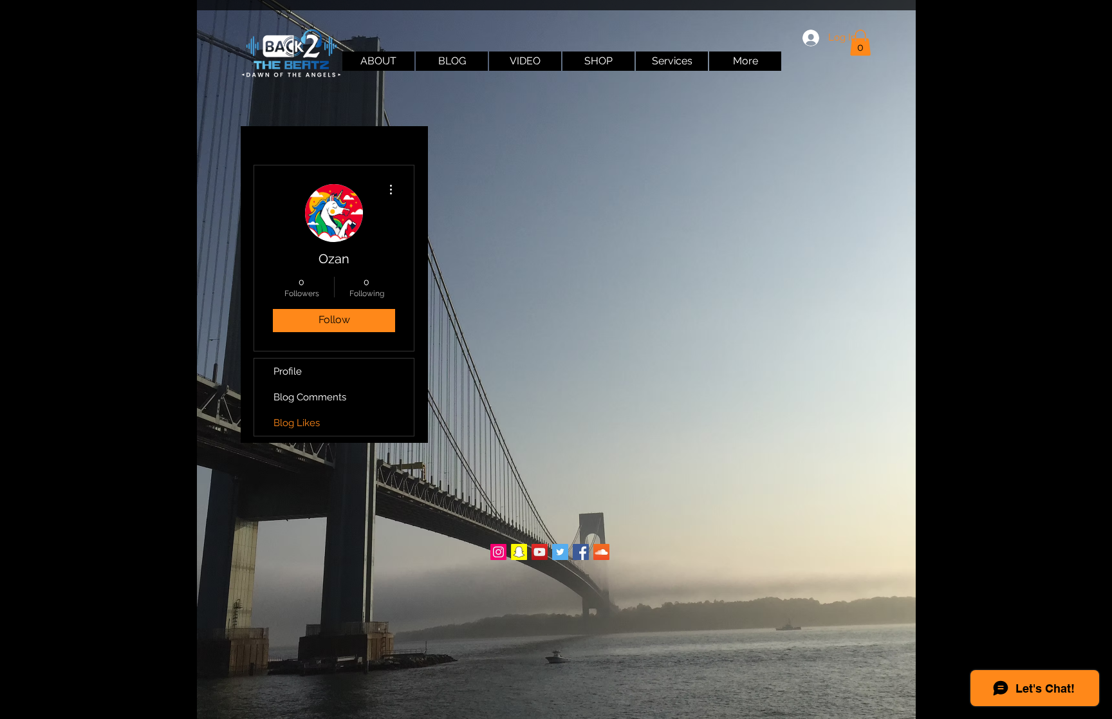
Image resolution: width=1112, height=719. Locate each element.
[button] (860, 43)
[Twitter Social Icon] (560, 552)
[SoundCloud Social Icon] (601, 552)
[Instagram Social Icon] (498, 552)
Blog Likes (296, 423)
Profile (287, 371)
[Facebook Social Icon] (581, 552)
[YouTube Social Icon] (540, 552)
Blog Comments (309, 397)
